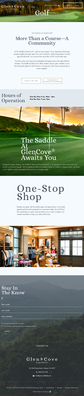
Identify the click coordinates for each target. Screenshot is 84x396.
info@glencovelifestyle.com (43, 376)
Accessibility (50, 388)
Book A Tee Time (30, 80)
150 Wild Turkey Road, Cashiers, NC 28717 (28, 368)
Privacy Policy (21, 323)
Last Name (6, 310)
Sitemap (59, 388)
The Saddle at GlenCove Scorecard (52, 80)
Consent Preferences (71, 388)
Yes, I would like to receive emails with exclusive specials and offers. (20, 326)
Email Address (7, 316)
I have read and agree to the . (13, 323)
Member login (51, 4)
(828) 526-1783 (43, 372)
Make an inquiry (71, 4)
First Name (6, 304)
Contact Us (42, 346)
